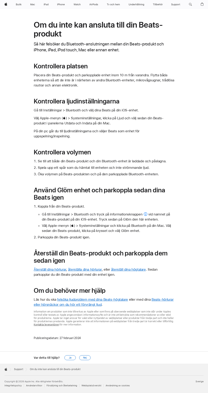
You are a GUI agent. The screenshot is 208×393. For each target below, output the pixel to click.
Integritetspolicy (13, 385)
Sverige (200, 381)
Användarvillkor (34, 385)
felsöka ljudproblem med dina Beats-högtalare (92, 299)
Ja (70, 357)
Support (18, 369)
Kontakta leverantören (46, 324)
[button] (190, 4)
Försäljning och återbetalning (62, 385)
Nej (85, 357)
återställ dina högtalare (128, 269)
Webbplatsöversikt (91, 385)
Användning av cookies (118, 385)
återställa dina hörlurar (85, 269)
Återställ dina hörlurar (50, 269)
